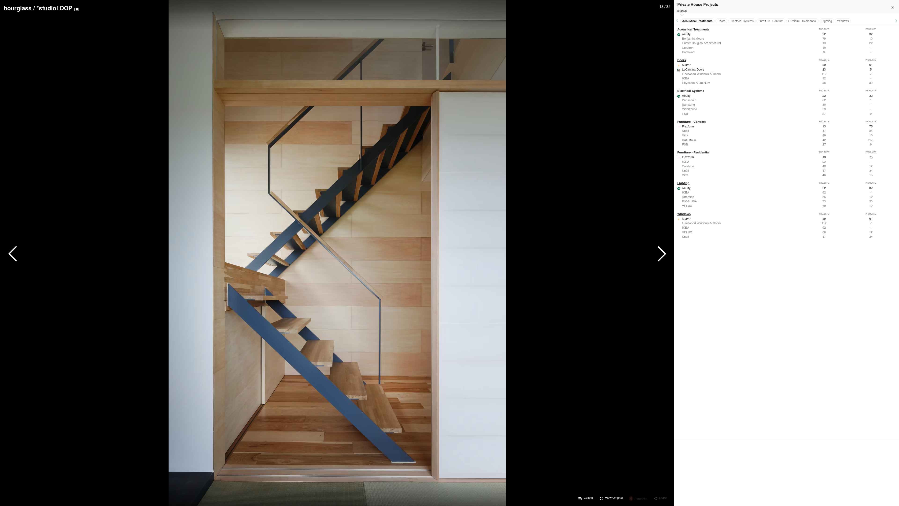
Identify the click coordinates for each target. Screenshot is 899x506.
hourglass (18, 8)
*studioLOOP (54, 8)
